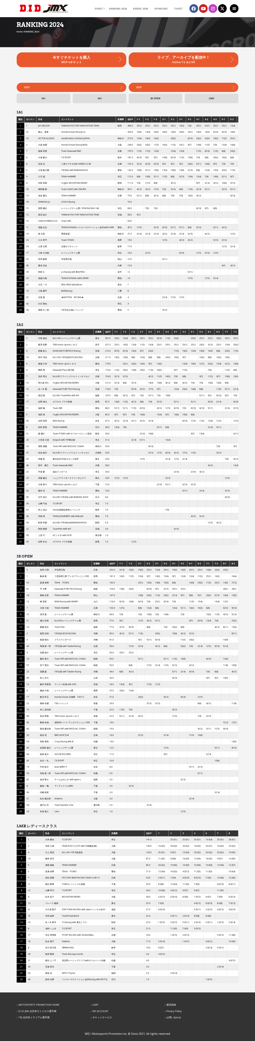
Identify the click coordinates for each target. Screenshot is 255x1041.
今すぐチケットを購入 (71, 59)
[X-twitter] (222, 8)
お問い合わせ (173, 1017)
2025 (139, 87)
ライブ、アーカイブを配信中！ (183, 59)
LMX (211, 98)
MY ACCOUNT (100, 1011)
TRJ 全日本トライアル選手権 (34, 1017)
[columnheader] (20, 119)
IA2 (99, 98)
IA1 (43, 98)
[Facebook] (193, 8)
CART (95, 1004)
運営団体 (171, 1004)
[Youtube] (203, 8)
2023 (26, 87)
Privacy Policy (174, 1011)
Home (19, 31)
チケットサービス (102, 1017)
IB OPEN (155, 98)
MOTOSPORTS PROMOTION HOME (38, 1004)
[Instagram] (213, 8)
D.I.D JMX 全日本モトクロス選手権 (37, 1011)
